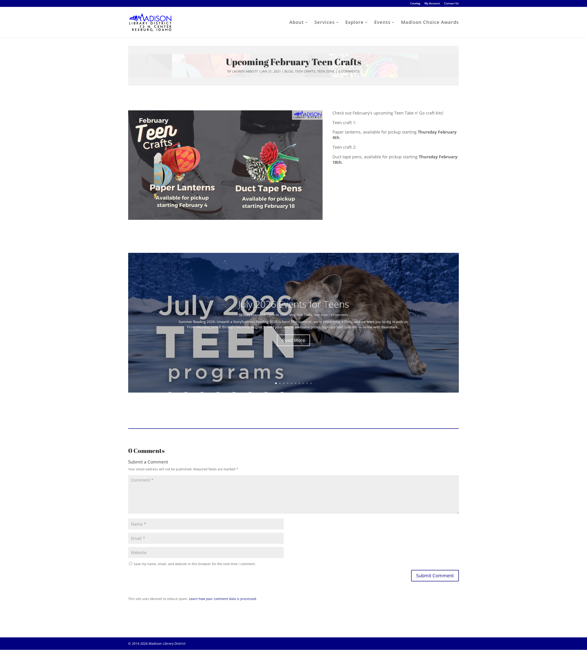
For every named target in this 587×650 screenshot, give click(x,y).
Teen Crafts (305, 71)
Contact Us (451, 3)
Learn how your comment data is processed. (223, 599)
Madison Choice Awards (430, 23)
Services (324, 23)
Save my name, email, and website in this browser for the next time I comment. (195, 564)
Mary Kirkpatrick (254, 315)
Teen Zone (326, 71)
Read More (293, 340)
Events (382, 23)
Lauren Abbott (245, 71)
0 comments (349, 71)
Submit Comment (435, 575)
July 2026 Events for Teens (293, 304)
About (296, 23)
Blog (289, 71)
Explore (354, 23)
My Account (432, 3)
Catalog (415, 3)
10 (311, 383)
